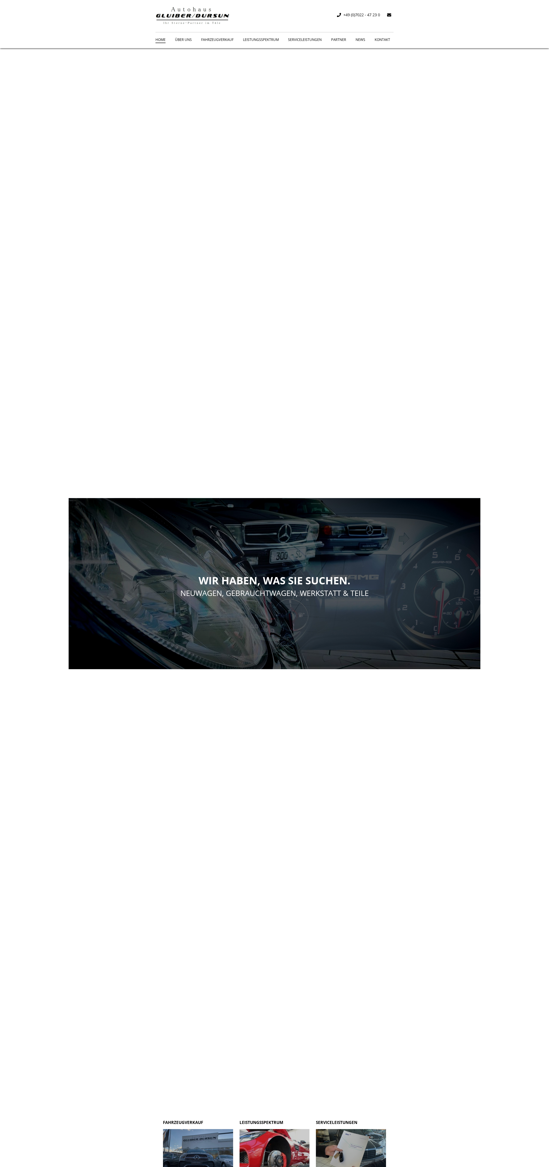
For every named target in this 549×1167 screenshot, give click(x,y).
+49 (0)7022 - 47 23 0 (361, 14)
